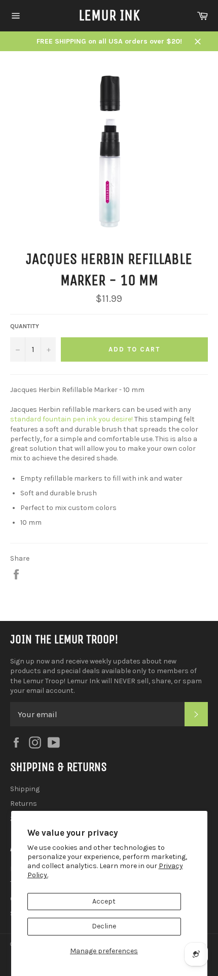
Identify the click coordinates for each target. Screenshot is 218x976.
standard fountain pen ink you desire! (71, 419)
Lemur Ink (109, 15)
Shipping (25, 789)
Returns (23, 803)
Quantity (24, 326)
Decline (104, 926)
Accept (104, 901)
